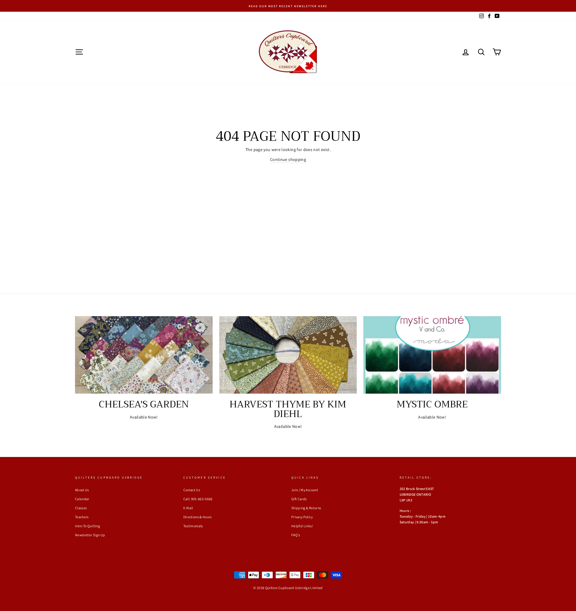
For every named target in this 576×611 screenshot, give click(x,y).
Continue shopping (288, 159)
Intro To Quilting (87, 526)
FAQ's (295, 535)
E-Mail (188, 508)
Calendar (82, 499)
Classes (81, 508)
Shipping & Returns (306, 508)
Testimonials (193, 526)
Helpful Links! (302, 526)
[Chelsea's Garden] (144, 355)
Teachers (82, 517)
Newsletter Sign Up (90, 535)
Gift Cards (299, 499)
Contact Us (191, 490)
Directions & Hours (197, 517)
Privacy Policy (302, 517)
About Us (82, 490)
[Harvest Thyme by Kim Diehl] (288, 355)
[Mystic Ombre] (432, 355)
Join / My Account (304, 490)
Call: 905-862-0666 (198, 499)
